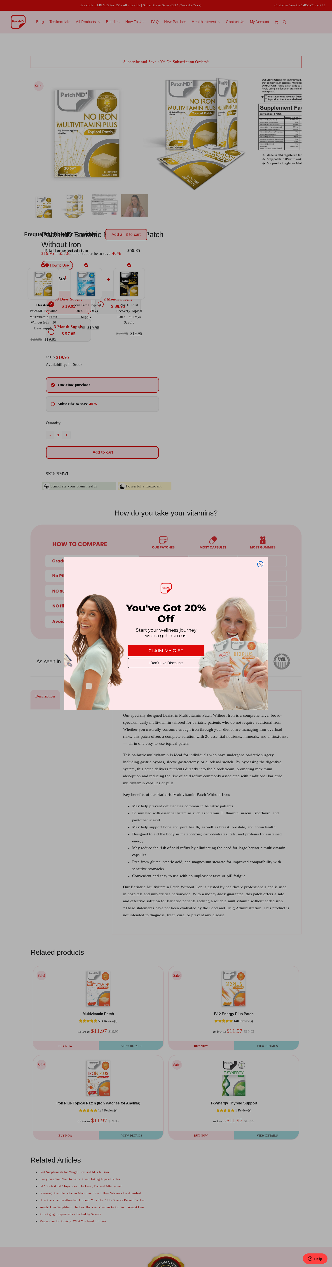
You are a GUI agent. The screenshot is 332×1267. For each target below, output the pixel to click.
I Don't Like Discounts (166, 663)
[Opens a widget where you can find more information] (315, 1259)
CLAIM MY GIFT (166, 650)
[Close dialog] (260, 564)
